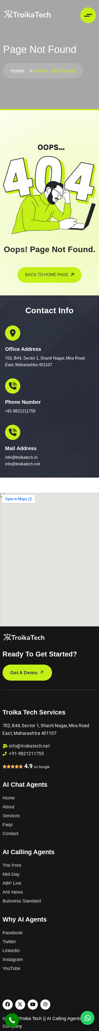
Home (19, 71)
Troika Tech (30, 1018)
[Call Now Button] (12, 1020)
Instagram (13, 959)
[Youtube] (33, 1004)
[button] (87, 1018)
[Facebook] (8, 1004)
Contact (10, 833)
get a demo (24, 672)
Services (11, 815)
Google (44, 767)
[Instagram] (45, 1004)
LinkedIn (11, 950)
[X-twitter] (20, 1004)
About (8, 806)
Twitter (9, 941)
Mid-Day (11, 874)
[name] (27, 15)
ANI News (13, 892)
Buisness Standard (22, 901)
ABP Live (12, 883)
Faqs (8, 824)
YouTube (11, 968)
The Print (12, 865)
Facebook (13, 932)
